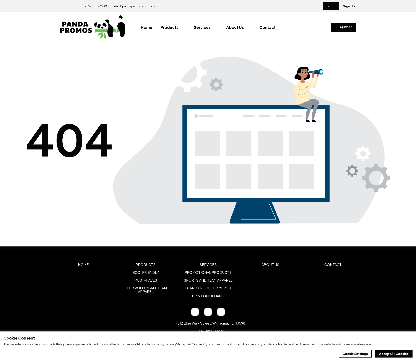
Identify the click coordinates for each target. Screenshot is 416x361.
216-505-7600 (95, 6)
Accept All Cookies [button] (394, 354)
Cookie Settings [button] (355, 354)
